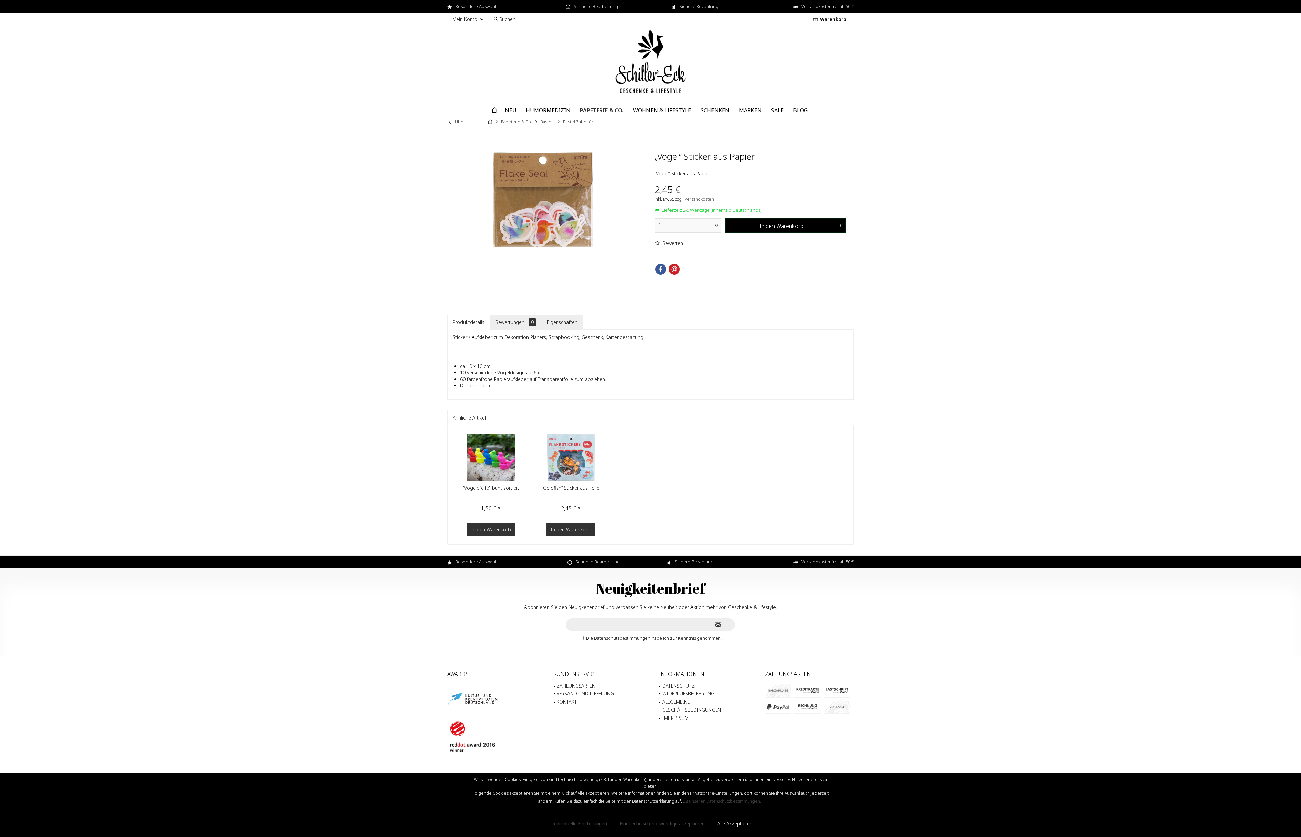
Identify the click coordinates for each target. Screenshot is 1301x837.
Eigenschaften (562, 322)
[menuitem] (831, 19)
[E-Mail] (674, 269)
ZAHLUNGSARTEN (576, 686)
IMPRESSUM (675, 718)
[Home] (494, 110)
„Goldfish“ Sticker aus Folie (570, 488)
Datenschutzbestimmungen (622, 638)
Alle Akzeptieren (734, 823)
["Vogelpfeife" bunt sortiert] (491, 457)
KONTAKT (567, 702)
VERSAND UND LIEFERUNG (585, 693)
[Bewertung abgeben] (750, 165)
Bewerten (672, 243)
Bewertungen (514, 322)
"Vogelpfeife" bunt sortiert (490, 488)
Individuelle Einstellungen (579, 823)
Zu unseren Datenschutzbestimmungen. (722, 801)
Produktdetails (468, 322)
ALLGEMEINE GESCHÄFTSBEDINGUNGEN (691, 706)
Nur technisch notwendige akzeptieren (662, 823)
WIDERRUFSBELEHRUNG (688, 693)
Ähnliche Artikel (469, 417)
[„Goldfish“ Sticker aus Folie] (571, 457)
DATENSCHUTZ (678, 686)
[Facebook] (660, 269)
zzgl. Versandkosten (694, 199)
